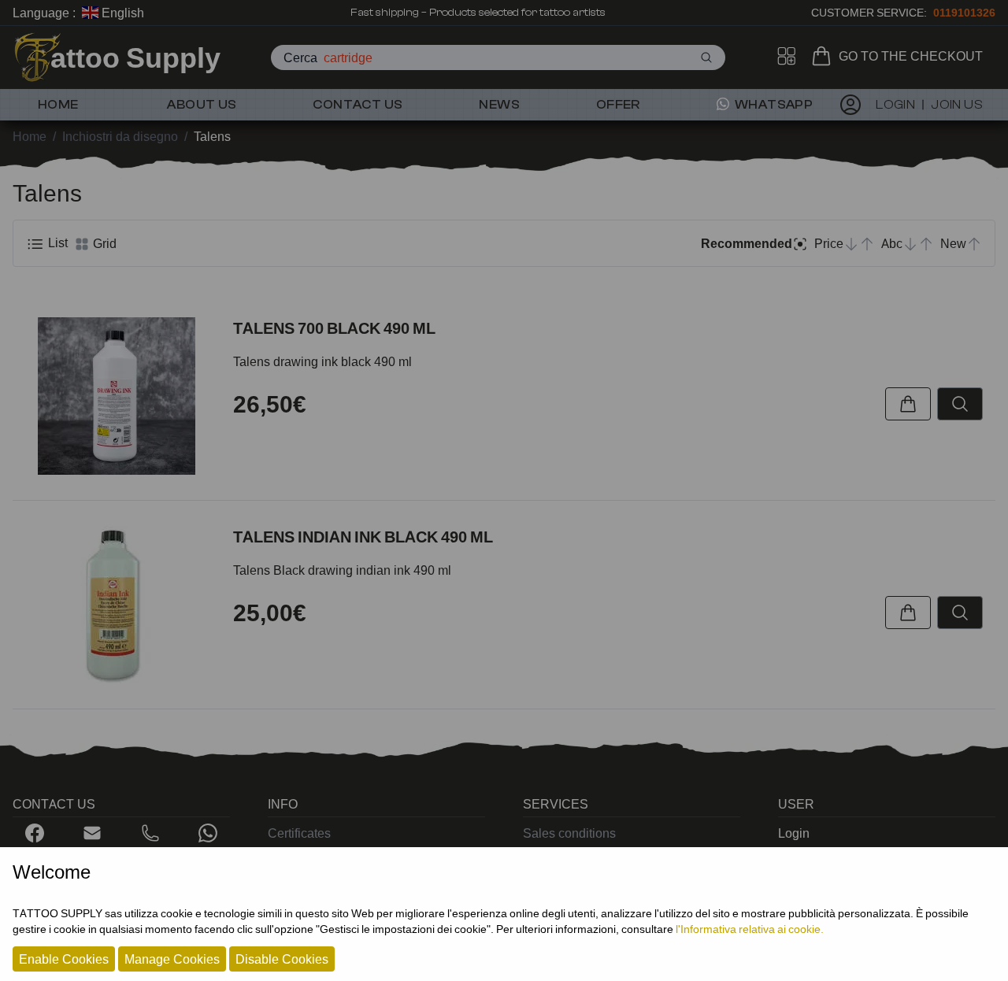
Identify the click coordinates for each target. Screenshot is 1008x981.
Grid (103, 243)
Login (794, 833)
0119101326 (964, 12)
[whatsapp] (207, 833)
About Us (201, 105)
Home (58, 105)
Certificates (299, 833)
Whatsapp (772, 105)
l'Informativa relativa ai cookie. (750, 928)
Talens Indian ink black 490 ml (363, 537)
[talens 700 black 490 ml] (116, 396)
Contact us (357, 105)
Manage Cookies (172, 959)
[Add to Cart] (908, 403)
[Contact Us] (92, 833)
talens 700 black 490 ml (334, 328)
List (56, 242)
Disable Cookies (281, 959)
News (499, 105)
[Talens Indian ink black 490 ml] (116, 604)
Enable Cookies (64, 959)
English (121, 12)
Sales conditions (569, 833)
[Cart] (824, 56)
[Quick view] (960, 403)
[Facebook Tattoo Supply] (34, 833)
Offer (618, 105)
